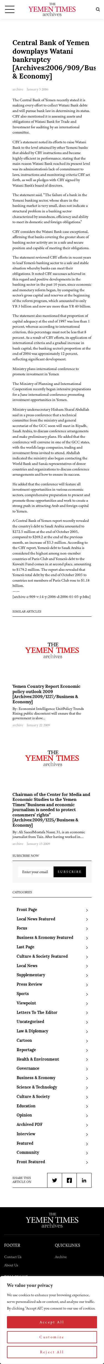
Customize (51, 1337)
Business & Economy (36, 1078)
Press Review (29, 985)
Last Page (25, 947)
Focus (22, 928)
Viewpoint (26, 1003)
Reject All (52, 1352)
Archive (61, 1256)
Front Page (27, 910)
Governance (28, 1069)
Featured (25, 1144)
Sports (23, 994)
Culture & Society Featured (42, 957)
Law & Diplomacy (32, 1031)
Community (28, 1153)
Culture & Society (33, 1097)
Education (26, 1106)
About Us (11, 1265)
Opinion (24, 1115)
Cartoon (24, 1041)
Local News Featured (36, 919)
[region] (52, 1320)
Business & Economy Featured (45, 938)
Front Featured (31, 1162)
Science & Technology (37, 1088)
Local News (27, 966)
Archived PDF (29, 1125)
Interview (26, 1134)
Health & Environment (38, 1060)
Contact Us (12, 1256)
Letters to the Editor (37, 1013)
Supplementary (31, 975)
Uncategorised (30, 1022)
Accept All (52, 1322)
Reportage (26, 1050)
